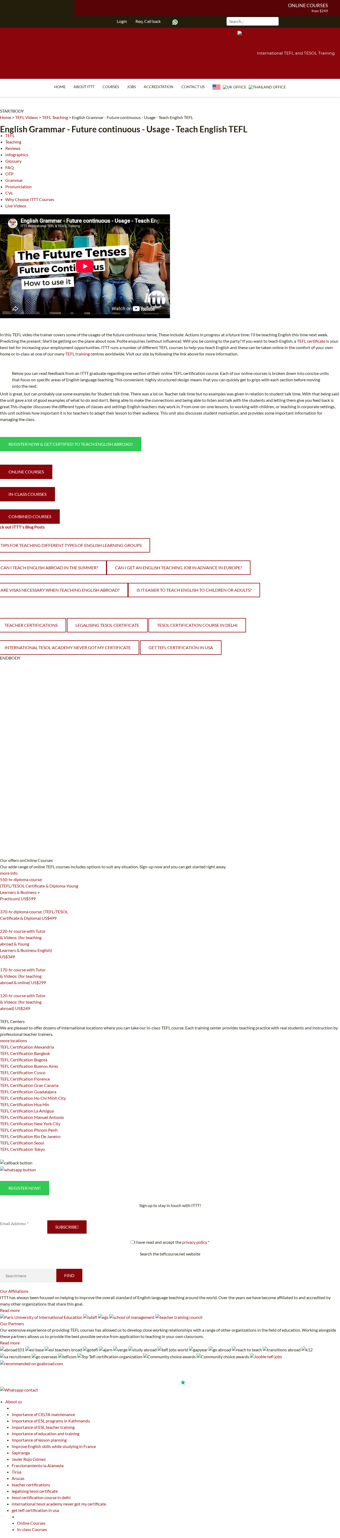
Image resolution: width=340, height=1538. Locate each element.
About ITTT (84, 86)
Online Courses (308, 5)
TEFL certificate (311, 340)
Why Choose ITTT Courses (29, 199)
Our (14, 1291)
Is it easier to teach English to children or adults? (194, 589)
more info (9, 873)
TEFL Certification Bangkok (25, 1053)
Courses (111, 86)
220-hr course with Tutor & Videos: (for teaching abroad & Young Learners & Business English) (26, 943)
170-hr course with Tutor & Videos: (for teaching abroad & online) (23, 976)
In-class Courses (32, 1529)
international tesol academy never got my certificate (59, 1503)
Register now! (24, 1188)
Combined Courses (29, 516)
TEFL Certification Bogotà (23, 1059)
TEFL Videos (26, 117)
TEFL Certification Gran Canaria (29, 1085)
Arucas (18, 1478)
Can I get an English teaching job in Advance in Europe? (178, 567)
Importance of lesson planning (39, 1439)
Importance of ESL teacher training (43, 1427)
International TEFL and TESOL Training (296, 53)
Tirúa (16, 1471)
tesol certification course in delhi (197, 625)
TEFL (10, 135)
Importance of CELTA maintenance (43, 1414)
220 (3, 963)
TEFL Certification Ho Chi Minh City (33, 1098)
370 (3, 925)
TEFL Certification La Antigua (27, 1110)
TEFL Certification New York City (30, 1123)
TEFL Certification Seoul (22, 1142)
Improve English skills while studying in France (54, 1446)
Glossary (13, 160)
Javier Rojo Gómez (29, 1459)
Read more (10, 1310)
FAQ (9, 167)
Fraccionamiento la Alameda (37, 1465)
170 (3, 989)
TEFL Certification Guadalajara (28, 1091)
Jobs (131, 86)
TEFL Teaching (55, 117)
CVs (9, 192)
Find (69, 1275)
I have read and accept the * (172, 1242)
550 (3, 905)
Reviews (12, 148)
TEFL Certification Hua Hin (24, 1104)
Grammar (14, 180)
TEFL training (78, 353)
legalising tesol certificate (107, 625)
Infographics (16, 154)
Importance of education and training (45, 1433)
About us (13, 1401)
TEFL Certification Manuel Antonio (32, 1117)
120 (3, 1015)
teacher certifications (31, 1484)
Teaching (13, 141)
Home (60, 86)
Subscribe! (67, 1226)
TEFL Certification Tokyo (22, 1149)
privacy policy (194, 1242)
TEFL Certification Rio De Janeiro (30, 1136)
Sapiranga (21, 1452)
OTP (9, 173)
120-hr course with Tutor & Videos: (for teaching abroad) (23, 1002)
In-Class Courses (27, 494)
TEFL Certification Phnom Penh (29, 1129)
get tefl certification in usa (180, 647)
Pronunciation (18, 186)
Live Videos (15, 205)
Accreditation (158, 86)
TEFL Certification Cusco (22, 1072)
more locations (13, 1040)
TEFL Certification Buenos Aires (29, 1066)
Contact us (193, 86)
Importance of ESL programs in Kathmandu (51, 1420)
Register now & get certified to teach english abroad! (70, 444)
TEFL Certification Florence (25, 1078)
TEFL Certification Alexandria (27, 1046)
